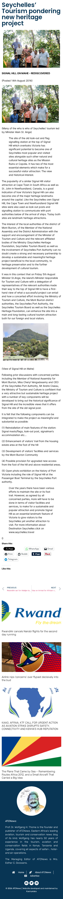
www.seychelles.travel (21, 532)
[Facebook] (26, 883)
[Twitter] (31, 883)
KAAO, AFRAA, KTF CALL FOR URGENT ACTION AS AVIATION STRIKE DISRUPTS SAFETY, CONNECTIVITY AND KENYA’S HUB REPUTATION (30, 726)
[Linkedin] (36, 883)
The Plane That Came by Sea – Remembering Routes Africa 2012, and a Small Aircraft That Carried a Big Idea (28, 774)
